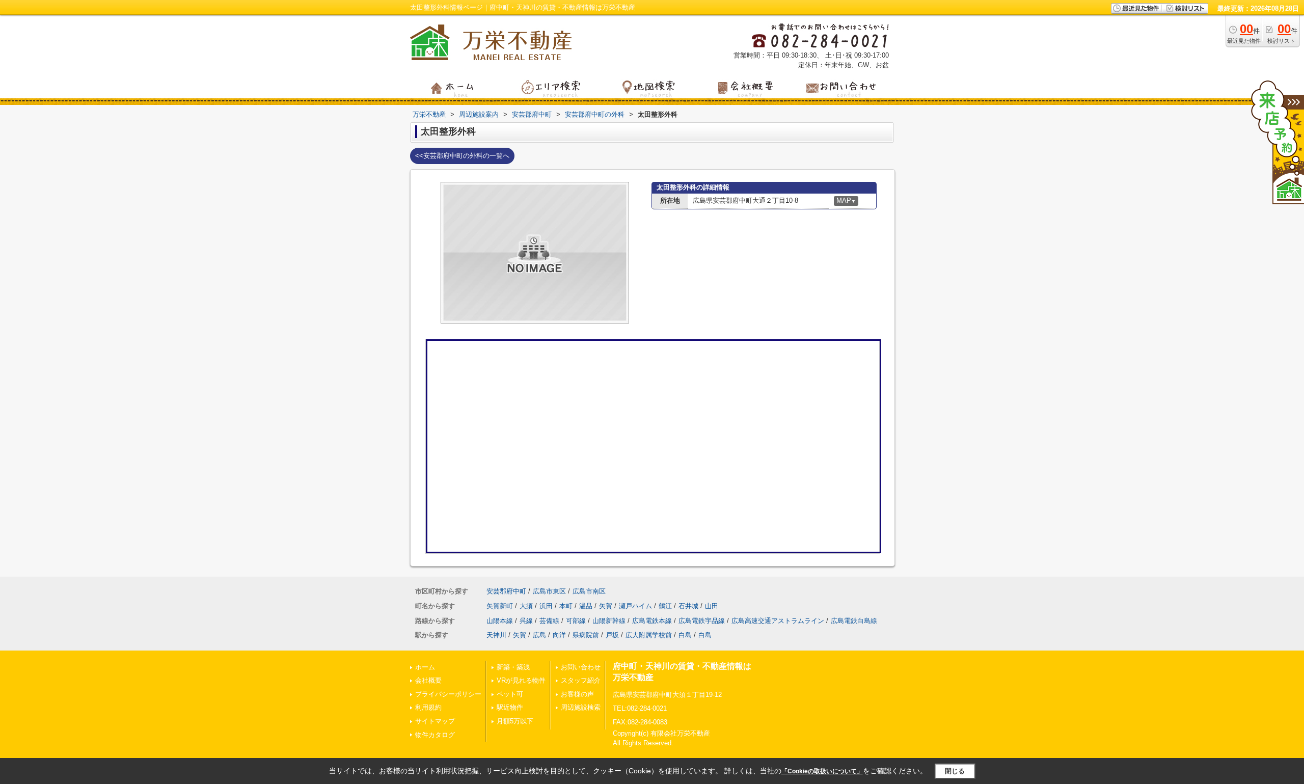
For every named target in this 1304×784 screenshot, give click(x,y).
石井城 (688, 606)
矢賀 (605, 606)
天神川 (496, 635)
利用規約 (428, 707)
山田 (711, 606)
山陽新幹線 (609, 621)
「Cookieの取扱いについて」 (822, 771)
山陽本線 (499, 621)
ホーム (425, 667)
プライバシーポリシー (448, 694)
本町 (566, 606)
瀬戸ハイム (635, 606)
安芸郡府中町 (506, 591)
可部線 (576, 621)
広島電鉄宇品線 (701, 621)
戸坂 (612, 635)
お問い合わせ (581, 667)
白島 (685, 635)
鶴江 (665, 606)
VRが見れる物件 (521, 680)
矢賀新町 (499, 606)
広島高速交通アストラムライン (777, 621)
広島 (539, 635)
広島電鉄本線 (652, 621)
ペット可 (510, 694)
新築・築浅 (513, 667)
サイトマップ (435, 721)
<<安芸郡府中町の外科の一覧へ (462, 155)
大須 (526, 606)
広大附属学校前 (649, 635)
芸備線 (549, 621)
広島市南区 (589, 591)
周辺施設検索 (581, 707)
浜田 (546, 606)
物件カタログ (435, 735)
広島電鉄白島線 (854, 621)
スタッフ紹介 (581, 680)
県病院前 (586, 635)
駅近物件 (510, 707)
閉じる (955, 771)
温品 (585, 606)
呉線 (526, 621)
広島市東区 (549, 591)
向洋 (559, 635)
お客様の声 (577, 694)
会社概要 (428, 680)
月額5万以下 (515, 721)
